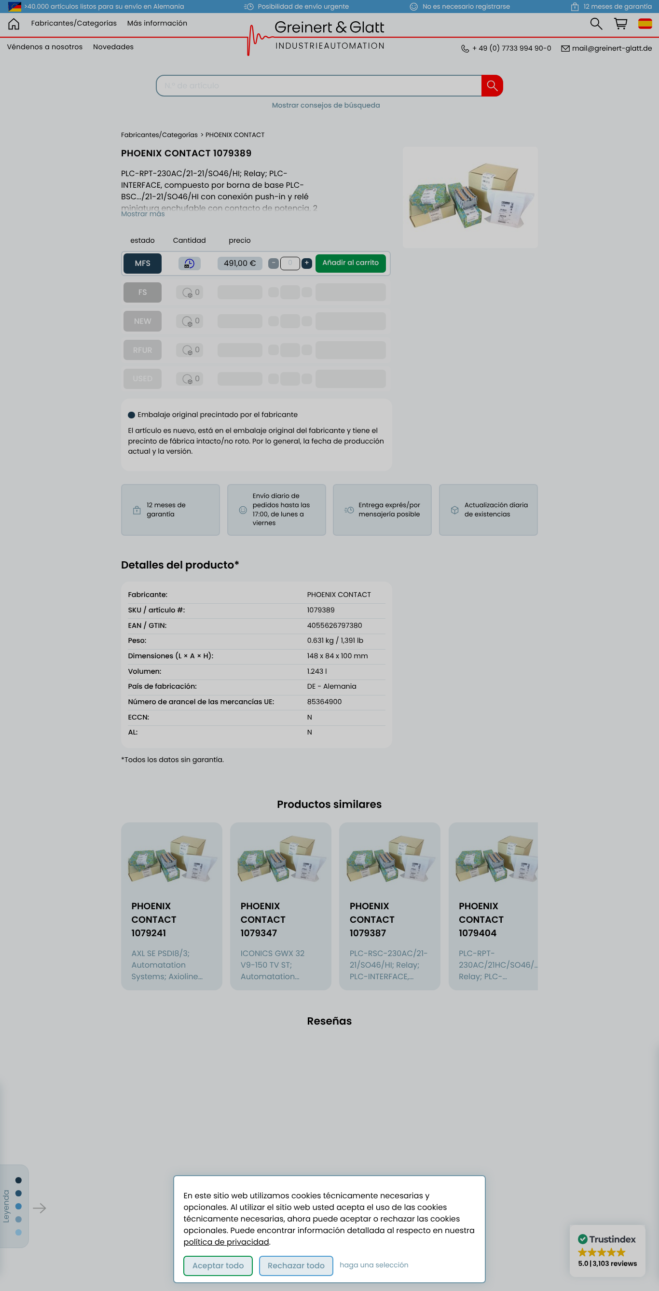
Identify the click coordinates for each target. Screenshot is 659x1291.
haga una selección (374, 1265)
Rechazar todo (296, 1265)
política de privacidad (226, 1242)
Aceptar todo (218, 1265)
